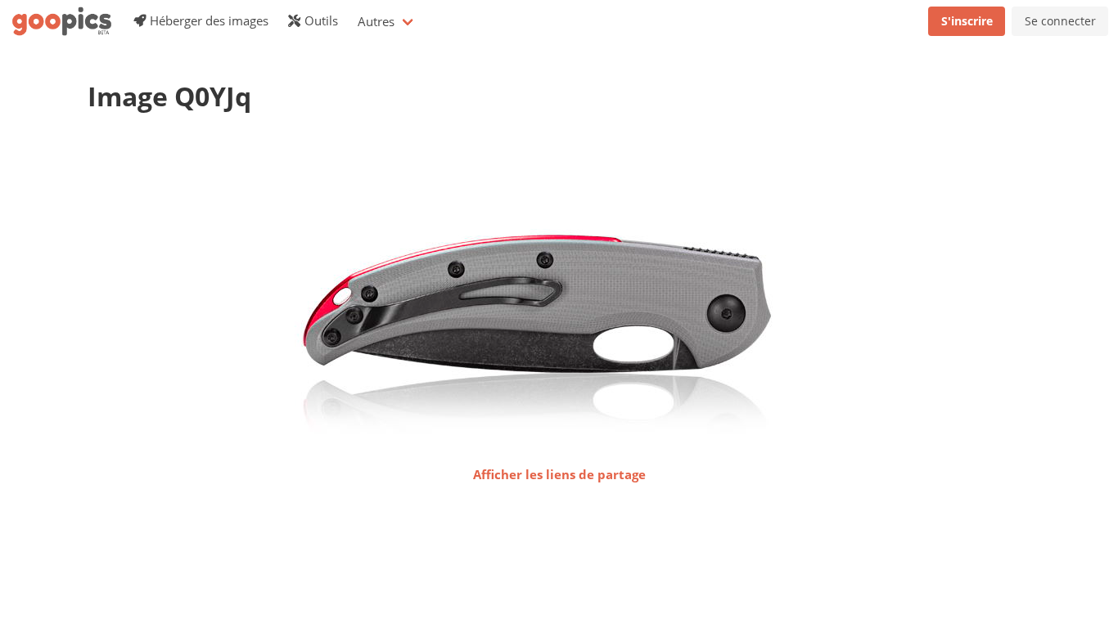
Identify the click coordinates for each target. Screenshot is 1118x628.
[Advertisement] (385, 167)
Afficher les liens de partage (559, 474)
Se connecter (1060, 21)
